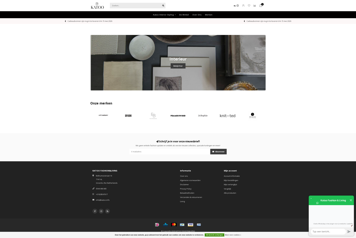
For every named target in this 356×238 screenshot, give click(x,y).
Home (147, 14)
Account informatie (232, 176)
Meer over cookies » (233, 235)
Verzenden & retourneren (191, 197)
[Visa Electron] (198, 225)
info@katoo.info (103, 200)
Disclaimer (184, 184)
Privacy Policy (185, 189)
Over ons (184, 176)
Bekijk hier (178, 66)
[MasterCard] (173, 225)
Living (182, 201)
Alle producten (230, 193)
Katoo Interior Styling (163, 14)
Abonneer (220, 151)
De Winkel (184, 14)
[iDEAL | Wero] (157, 225)
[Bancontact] (182, 225)
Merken (208, 14)
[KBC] (165, 225)
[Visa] (190, 225)
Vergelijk (227, 189)
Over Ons (197, 14)
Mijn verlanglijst (230, 184)
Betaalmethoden (187, 193)
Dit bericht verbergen (214, 235)
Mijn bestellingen (231, 180)
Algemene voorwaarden (190, 180)
